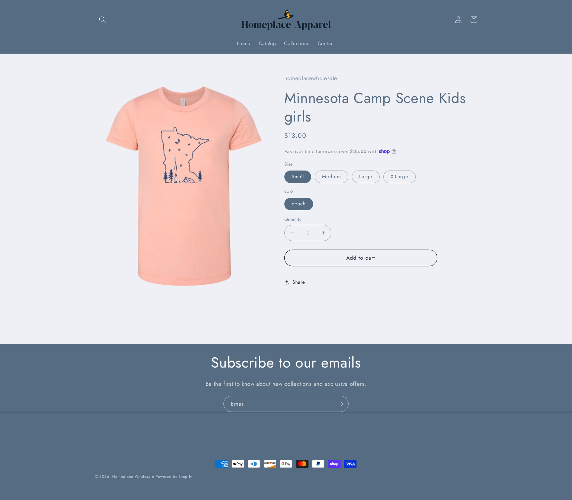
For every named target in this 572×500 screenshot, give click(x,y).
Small (298, 176)
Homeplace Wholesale (133, 476)
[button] (102, 19)
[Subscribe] (340, 404)
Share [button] (298, 281)
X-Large (399, 176)
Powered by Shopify (174, 476)
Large (365, 176)
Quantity (292, 219)
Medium (331, 176)
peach (299, 203)
